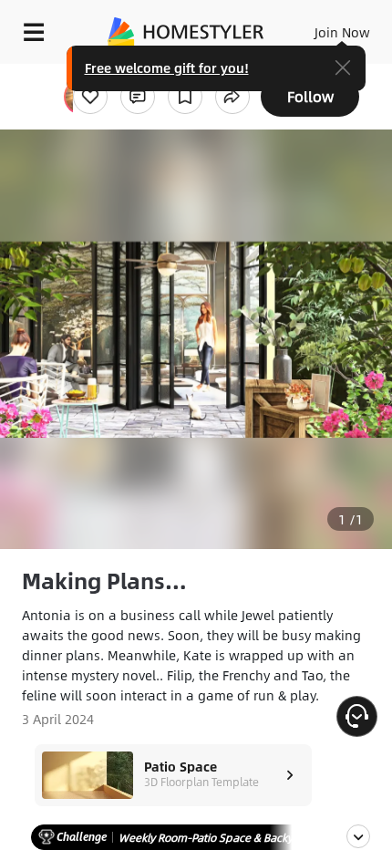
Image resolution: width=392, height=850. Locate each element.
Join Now (342, 32)
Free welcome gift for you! (167, 67)
